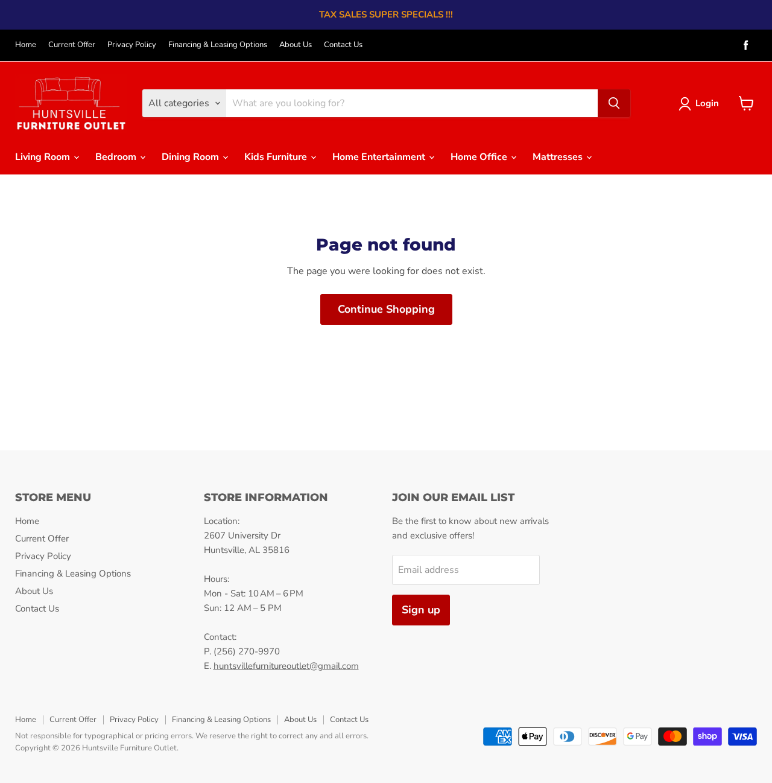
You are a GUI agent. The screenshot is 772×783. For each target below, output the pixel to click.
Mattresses (559, 157)
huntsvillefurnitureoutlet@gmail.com (286, 666)
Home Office (480, 157)
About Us (295, 45)
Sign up (421, 609)
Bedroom (117, 157)
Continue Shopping (386, 309)
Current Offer (71, 45)
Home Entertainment (380, 157)
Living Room (43, 157)
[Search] (614, 103)
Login (707, 103)
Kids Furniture (276, 157)
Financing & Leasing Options (217, 45)
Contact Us (343, 45)
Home (25, 45)
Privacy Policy (131, 45)
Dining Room (191, 157)
